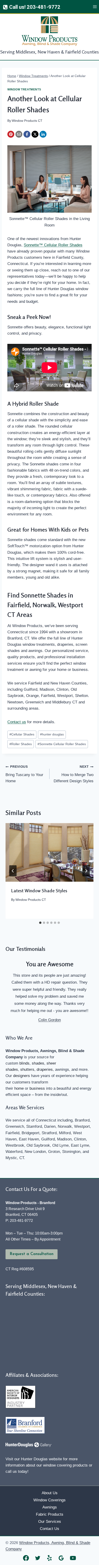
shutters (27, 1069)
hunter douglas (52, 734)
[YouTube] (73, 1558)
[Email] (18, 134)
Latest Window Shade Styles (39, 890)
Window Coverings (49, 1500)
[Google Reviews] (61, 1558)
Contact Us (49, 1528)
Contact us (16, 722)
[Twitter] (38, 1558)
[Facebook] (26, 134)
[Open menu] (94, 6)
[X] (35, 134)
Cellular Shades (21, 734)
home (19, 1088)
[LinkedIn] (43, 134)
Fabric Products (49, 1514)
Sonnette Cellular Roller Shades (62, 744)
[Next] (86, 870)
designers (21, 1076)
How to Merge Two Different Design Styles (73, 774)
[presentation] (49, 852)
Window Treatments (24, 89)
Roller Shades (20, 744)
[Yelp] (49, 1558)
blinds (24, 1063)
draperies (45, 1069)
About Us (50, 1493)
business (37, 1088)
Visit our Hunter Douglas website (34, 1459)
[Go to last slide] (13, 870)
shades (38, 1063)
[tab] (40, 923)
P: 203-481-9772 (19, 1221)
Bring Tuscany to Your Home (24, 774)
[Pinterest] (10, 134)
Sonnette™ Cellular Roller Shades (53, 245)
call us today (16, 1471)
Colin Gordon (49, 1020)
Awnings (49, 1507)
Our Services (49, 1521)
